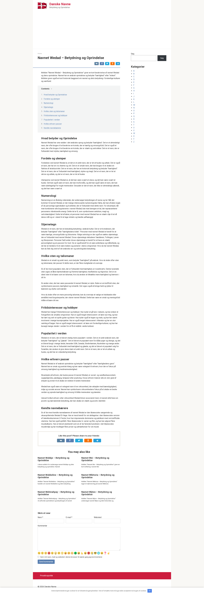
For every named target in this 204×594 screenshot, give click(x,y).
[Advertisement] (102, 31)
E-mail (69, 517)
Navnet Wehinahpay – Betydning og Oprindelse (56, 493)
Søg (132, 54)
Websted (97, 517)
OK (150, 591)
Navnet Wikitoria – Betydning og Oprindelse (97, 476)
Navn (40, 517)
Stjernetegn (48, 107)
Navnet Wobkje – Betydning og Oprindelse (53, 459)
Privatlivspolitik (46, 575)
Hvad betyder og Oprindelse (55, 95)
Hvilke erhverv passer (53, 124)
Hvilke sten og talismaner (54, 111)
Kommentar (42, 526)
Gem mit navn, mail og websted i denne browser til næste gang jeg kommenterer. (71, 557)
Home (40, 53)
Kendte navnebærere (52, 128)
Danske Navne (60, 4)
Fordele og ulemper (52, 99)
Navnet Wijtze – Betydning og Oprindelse (96, 493)
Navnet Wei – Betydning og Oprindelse (95, 459)
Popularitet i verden (52, 120)
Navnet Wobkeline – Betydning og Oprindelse (55, 476)
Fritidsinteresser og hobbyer (55, 115)
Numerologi (48, 103)
